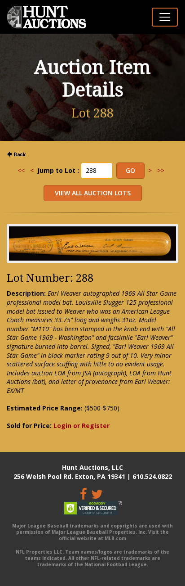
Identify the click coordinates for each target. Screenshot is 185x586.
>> (160, 170)
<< (21, 170)
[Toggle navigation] (165, 17)
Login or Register (81, 425)
